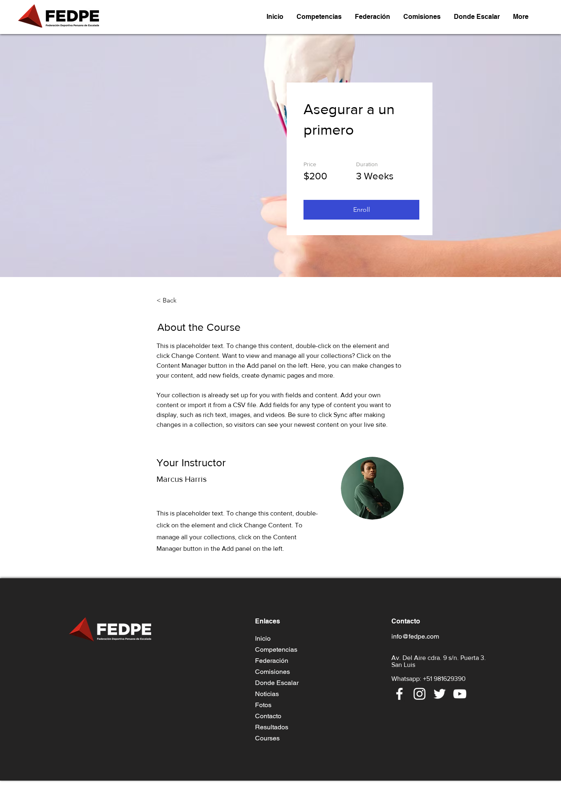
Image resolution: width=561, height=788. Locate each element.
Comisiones (272, 672)
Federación (271, 660)
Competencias (276, 649)
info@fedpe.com (415, 636)
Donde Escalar (277, 683)
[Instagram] (420, 694)
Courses (267, 738)
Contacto (268, 716)
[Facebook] (399, 694)
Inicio (263, 638)
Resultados (271, 727)
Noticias (267, 694)
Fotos (263, 705)
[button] (319, 17)
